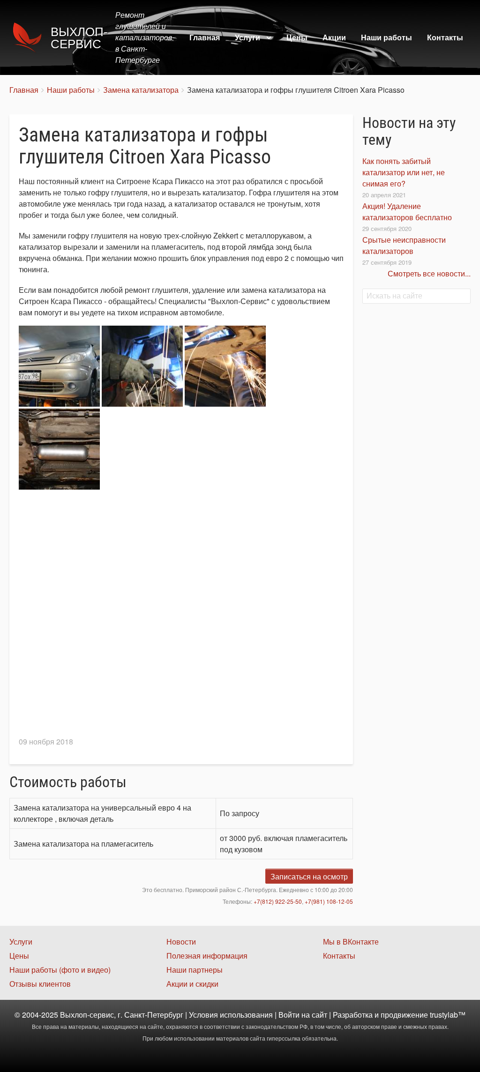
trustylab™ (447, 1014)
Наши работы (386, 37)
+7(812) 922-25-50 (278, 901)
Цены (297, 37)
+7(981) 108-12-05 (329, 901)
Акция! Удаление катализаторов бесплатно (407, 212)
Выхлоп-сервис (79, 38)
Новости (181, 941)
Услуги (247, 37)
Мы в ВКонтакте (351, 941)
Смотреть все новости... (429, 273)
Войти (289, 1014)
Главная (204, 37)
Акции (334, 37)
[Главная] (30, 37)
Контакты (445, 37)
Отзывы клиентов (40, 983)
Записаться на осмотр (309, 876)
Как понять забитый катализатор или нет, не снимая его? (403, 172)
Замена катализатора (141, 89)
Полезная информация (207, 955)
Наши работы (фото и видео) (60, 969)
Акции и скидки (192, 983)
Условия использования (231, 1014)
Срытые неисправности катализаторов (404, 245)
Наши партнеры (194, 969)
